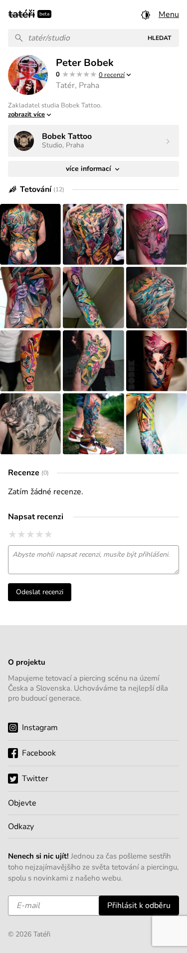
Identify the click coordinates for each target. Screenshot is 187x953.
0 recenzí (112, 74)
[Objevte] (93, 803)
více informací (89, 168)
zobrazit (26, 114)
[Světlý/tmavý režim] (146, 14)
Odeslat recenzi (39, 592)
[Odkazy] (93, 826)
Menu (169, 14)
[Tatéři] (21, 12)
